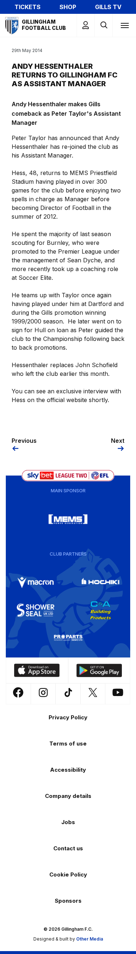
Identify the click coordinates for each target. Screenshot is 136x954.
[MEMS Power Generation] (68, 519)
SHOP (67, 7)
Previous (24, 440)
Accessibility (68, 769)
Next (117, 440)
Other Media (89, 939)
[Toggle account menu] (85, 25)
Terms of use (68, 743)
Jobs (68, 822)
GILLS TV (108, 7)
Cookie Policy (68, 874)
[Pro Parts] (68, 638)
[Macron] (35, 582)
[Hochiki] (100, 582)
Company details (68, 795)
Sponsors (68, 900)
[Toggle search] (103, 25)
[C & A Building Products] (100, 610)
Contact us (68, 848)
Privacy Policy (68, 717)
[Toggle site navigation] (124, 25)
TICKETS (28, 7)
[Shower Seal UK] (35, 610)
